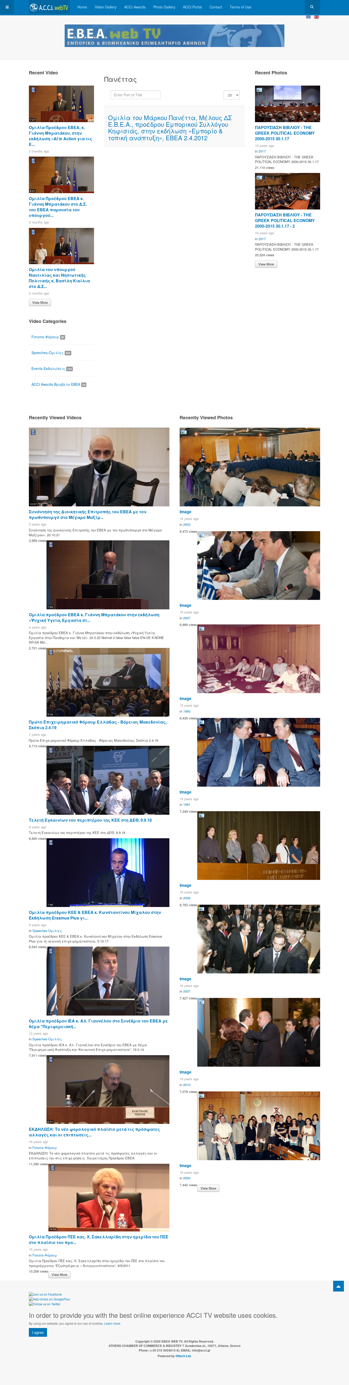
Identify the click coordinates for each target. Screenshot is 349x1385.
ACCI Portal (192, 6)
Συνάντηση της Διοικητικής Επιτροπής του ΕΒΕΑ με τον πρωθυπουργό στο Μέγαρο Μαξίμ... (87, 514)
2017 (262, 151)
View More (40, 302)
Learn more (112, 1323)
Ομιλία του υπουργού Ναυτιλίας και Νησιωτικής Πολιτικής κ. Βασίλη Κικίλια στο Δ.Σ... (59, 277)
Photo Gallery (164, 6)
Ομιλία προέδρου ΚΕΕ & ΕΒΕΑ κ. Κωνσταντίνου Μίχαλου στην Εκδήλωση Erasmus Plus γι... (95, 915)
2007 (186, 617)
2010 (186, 1084)
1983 (186, 711)
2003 (186, 524)
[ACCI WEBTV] (49, 7)
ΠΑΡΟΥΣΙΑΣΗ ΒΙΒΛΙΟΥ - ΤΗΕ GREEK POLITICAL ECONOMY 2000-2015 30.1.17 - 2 (285, 220)
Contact (216, 6)
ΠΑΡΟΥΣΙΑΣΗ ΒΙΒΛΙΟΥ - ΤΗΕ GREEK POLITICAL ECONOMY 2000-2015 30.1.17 (285, 133)
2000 (186, 1177)
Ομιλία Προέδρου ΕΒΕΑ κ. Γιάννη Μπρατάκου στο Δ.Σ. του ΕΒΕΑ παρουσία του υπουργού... (58, 206)
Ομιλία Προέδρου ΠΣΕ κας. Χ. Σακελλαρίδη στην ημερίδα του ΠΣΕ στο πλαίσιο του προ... (98, 1239)
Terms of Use (240, 6)
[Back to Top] (338, 1286)
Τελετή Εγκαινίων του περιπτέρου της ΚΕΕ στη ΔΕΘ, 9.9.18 (90, 820)
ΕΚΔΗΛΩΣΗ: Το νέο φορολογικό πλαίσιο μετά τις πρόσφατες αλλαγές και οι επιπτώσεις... (94, 1132)
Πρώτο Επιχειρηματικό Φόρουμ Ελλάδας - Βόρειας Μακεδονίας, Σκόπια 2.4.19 (98, 724)
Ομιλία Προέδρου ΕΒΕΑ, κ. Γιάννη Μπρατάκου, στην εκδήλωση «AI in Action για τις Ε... (60, 135)
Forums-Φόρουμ (47, 336)
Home (82, 6)
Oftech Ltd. (183, 1356)
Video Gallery (106, 6)
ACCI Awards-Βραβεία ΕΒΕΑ (58, 384)
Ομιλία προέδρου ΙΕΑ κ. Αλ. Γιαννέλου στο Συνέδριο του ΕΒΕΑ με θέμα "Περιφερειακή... (98, 1023)
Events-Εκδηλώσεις (51, 368)
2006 (186, 897)
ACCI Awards (135, 6)
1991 (186, 804)
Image (185, 512)
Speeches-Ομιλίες (50, 352)
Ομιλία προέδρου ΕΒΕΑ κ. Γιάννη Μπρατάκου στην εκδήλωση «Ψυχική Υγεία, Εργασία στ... (94, 617)
